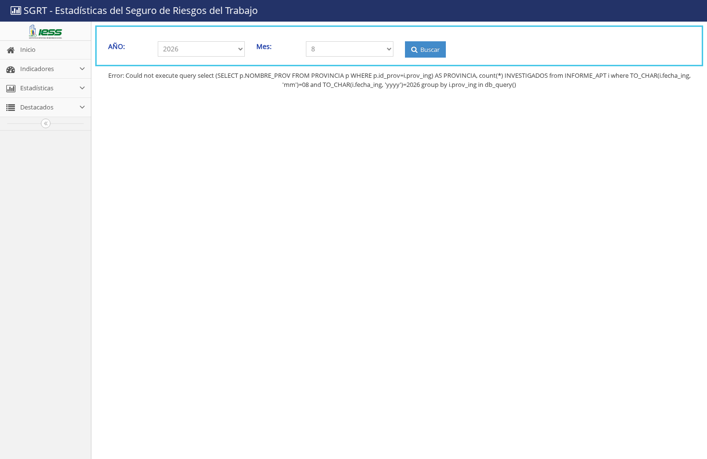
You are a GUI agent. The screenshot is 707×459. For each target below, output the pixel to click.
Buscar (429, 49)
